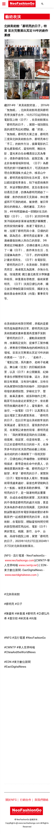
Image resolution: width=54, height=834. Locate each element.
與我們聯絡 (41, 799)
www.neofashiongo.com (19, 560)
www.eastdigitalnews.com (21, 575)
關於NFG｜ (12, 799)
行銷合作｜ (27, 799)
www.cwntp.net (28, 565)
